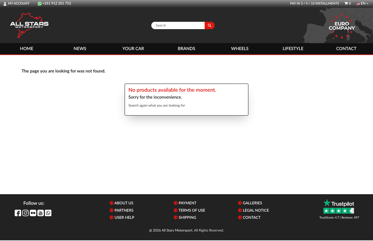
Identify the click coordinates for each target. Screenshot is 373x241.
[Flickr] (33, 213)
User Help (124, 218)
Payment (187, 203)
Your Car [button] (133, 49)
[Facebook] (18, 213)
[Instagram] (25, 213)
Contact (346, 49)
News (80, 49)
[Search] (210, 25)
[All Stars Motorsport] (29, 25)
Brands (186, 49)
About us (123, 203)
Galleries (252, 203)
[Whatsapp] (48, 213)
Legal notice (255, 211)
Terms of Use (191, 211)
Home (26, 49)
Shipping (187, 218)
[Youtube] (40, 213)
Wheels (240, 49)
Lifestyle (293, 49)
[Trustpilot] (338, 206)
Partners (123, 211)
